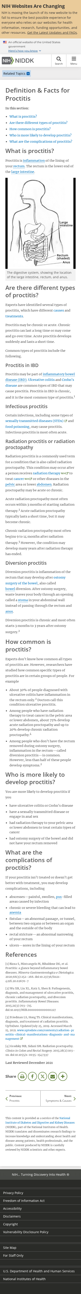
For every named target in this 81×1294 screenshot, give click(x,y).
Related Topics (14, 73)
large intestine (22, 172)
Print (22, 1076)
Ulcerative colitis (41, 380)
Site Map (9, 1247)
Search (59, 63)
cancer (19, 479)
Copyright (10, 1224)
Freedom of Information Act (24, 1201)
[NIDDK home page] (19, 60)
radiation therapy (46, 473)
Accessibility (12, 1208)
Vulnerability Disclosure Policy (25, 1232)
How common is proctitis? (30, 129)
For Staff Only (13, 1255)
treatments (14, 316)
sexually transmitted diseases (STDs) (34, 421)
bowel (10, 589)
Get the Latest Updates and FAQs (52, 32)
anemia (15, 912)
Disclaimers (12, 1216)
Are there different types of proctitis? (38, 123)
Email (52, 1076)
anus (9, 611)
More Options (62, 1076)
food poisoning (17, 427)
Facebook (32, 1076)
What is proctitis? (23, 117)
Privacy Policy (13, 1193)
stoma (23, 600)
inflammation (34, 161)
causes (59, 310)
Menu (73, 63)
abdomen (44, 484)
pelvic (10, 484)
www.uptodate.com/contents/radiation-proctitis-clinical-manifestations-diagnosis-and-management (40, 1034)
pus (59, 897)
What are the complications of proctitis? (40, 142)
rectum (19, 166)
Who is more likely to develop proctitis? (40, 135)
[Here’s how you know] (40, 46)
